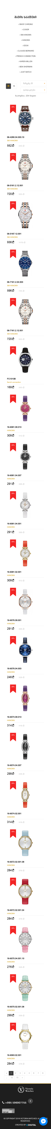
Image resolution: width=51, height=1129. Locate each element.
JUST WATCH (25, 72)
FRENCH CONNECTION (26, 56)
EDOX (25, 45)
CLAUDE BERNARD (26, 51)
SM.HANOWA (25, 35)
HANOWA (26, 40)
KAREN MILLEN (25, 61)
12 (12, 1077)
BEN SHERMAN (25, 67)
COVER (26, 29)
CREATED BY (20, 1125)
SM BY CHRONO (26, 24)
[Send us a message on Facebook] (43, 1121)
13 (17, 1077)
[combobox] (34, 83)
